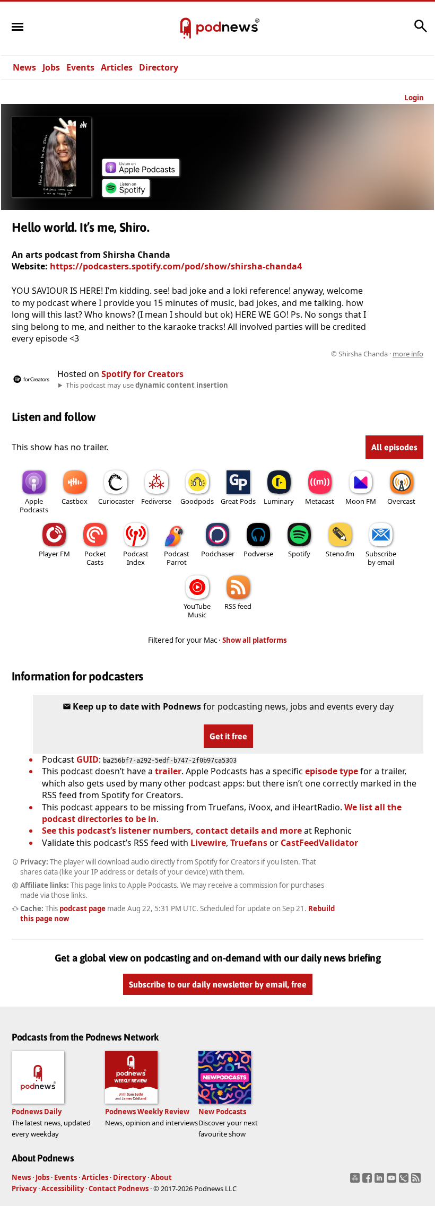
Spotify (299, 553)
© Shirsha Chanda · (377, 354)
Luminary (279, 501)
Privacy (24, 1188)
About (161, 1177)
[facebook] (368, 1181)
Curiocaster (116, 501)
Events (80, 67)
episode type (331, 771)
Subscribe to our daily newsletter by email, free (218, 984)
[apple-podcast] (140, 173)
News (24, 67)
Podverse (258, 553)
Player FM (54, 553)
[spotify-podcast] (126, 193)
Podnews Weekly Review (147, 1111)
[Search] (420, 31)
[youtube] (393, 1181)
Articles (117, 67)
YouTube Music (197, 610)
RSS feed (237, 606)
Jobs (51, 67)
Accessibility (62, 1188)
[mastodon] (356, 1181)
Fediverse (156, 501)
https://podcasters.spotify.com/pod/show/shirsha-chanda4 (176, 266)
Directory (158, 67)
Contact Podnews (119, 1188)
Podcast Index (136, 558)
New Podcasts (222, 1111)
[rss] (417, 1181)
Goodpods (197, 501)
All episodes (394, 447)
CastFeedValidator (319, 843)
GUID (87, 759)
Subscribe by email (381, 558)
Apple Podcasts (34, 505)
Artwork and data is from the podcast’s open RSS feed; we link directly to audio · (255, 354)
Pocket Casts (95, 558)
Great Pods (238, 501)
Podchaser (217, 553)
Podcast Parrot (176, 558)
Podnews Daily (37, 1111)
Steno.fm (340, 553)
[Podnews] (185, 28)
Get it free (228, 736)
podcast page (82, 908)
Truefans (248, 843)
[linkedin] (381, 1181)
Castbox (75, 501)
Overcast (401, 501)
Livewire (208, 843)
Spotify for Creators (142, 374)
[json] (405, 1181)
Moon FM (360, 501)
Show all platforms (254, 640)
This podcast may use (147, 385)
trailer (168, 771)
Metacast (319, 501)
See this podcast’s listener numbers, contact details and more (172, 830)
